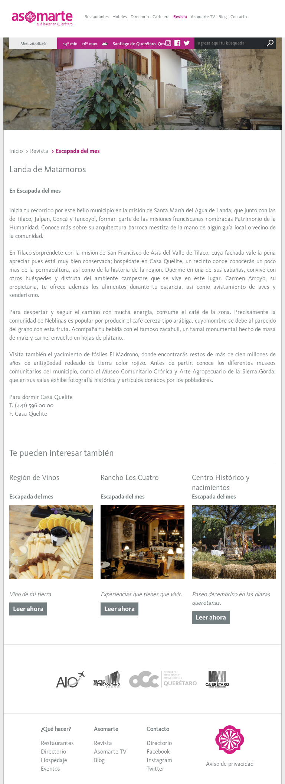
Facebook (158, 751)
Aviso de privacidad (229, 763)
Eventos (50, 768)
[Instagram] (168, 44)
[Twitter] (187, 44)
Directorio (140, 16)
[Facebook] (177, 44)
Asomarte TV (203, 16)
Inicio (16, 150)
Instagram (159, 760)
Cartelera (161, 16)
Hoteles (119, 16)
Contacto (238, 16)
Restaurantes (97, 16)
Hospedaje (54, 760)
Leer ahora (28, 609)
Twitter (155, 768)
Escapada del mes (78, 150)
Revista (180, 16)
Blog (223, 16)
